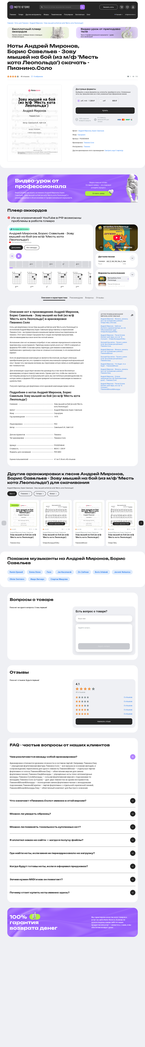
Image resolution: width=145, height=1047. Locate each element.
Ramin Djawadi (16, 572)
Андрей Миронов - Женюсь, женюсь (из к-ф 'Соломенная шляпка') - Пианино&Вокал (114, 351)
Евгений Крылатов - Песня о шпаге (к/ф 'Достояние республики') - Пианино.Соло (114, 344)
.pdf (104, 101)
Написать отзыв (103, 721)
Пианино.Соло (89, 143)
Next (141, 523)
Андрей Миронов (84, 131)
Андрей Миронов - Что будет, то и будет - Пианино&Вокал (113, 365)
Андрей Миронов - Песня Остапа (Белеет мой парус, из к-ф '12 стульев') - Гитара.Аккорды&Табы (113, 337)
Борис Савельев (98, 131)
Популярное (68, 14)
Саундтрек (81, 135)
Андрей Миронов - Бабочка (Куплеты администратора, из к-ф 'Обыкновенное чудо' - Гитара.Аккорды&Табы (113, 329)
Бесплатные (79, 14)
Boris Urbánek (101, 572)
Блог (88, 14)
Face (49, 572)
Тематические (56, 14)
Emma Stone (35, 572)
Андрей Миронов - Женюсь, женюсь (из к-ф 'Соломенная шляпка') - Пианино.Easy (114, 371)
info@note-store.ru (130, 14)
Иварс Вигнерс (37, 579)
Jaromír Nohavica (122, 572)
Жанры (46, 14)
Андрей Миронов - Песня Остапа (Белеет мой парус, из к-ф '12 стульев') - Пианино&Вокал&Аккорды (113, 386)
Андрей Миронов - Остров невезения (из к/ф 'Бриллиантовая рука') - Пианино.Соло (113, 378)
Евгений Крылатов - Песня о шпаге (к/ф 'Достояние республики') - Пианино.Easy (114, 358)
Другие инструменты (33, 14)
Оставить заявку (98, 193)
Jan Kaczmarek (65, 572)
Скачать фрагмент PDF (56, 523)
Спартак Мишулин (59, 579)
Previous (4, 523)
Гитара (20, 14)
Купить (105, 110)
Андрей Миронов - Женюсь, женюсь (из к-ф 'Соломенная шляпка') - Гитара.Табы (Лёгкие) (114, 321)
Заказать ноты (108, 7)
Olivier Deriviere (17, 579)
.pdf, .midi (84, 101)
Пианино (13, 14)
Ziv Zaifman (83, 572)
